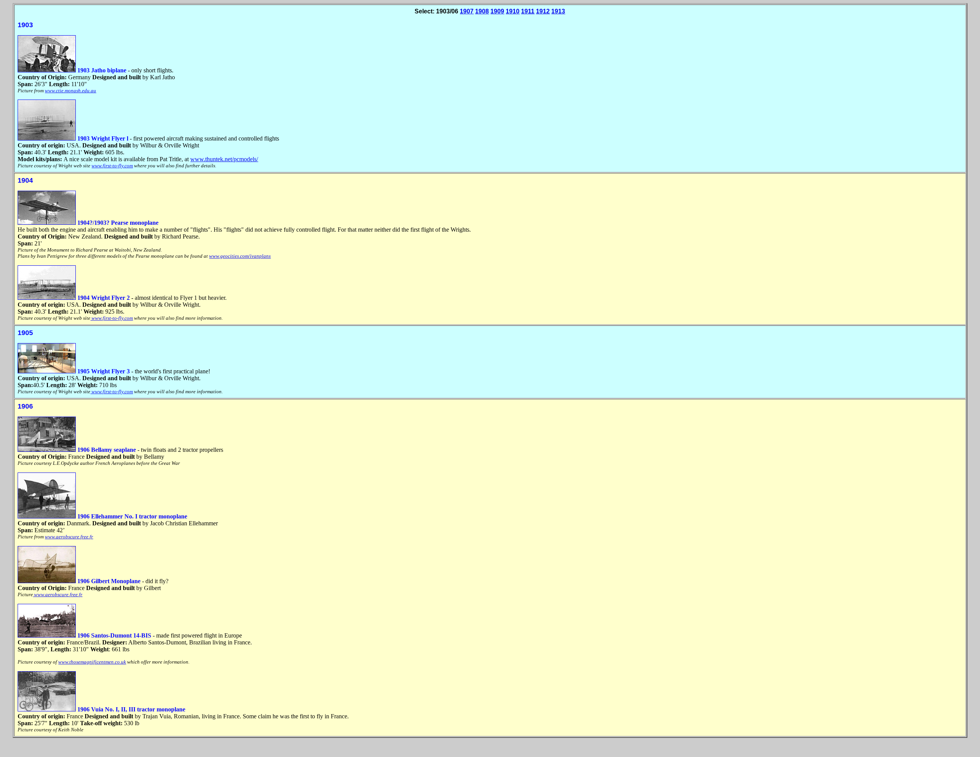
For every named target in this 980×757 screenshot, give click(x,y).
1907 (467, 11)
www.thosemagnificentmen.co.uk (92, 662)
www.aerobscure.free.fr (69, 537)
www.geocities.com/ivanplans (240, 256)
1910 (512, 11)
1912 (543, 11)
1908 (482, 11)
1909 (497, 11)
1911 (527, 11)
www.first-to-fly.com (112, 165)
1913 (558, 11)
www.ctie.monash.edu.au (70, 90)
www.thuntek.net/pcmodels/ (224, 159)
